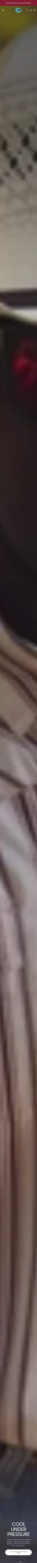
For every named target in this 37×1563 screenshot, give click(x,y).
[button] (3, 10)
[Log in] (31, 10)
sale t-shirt (27, 2)
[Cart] (34, 10)
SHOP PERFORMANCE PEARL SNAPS (18, 1552)
